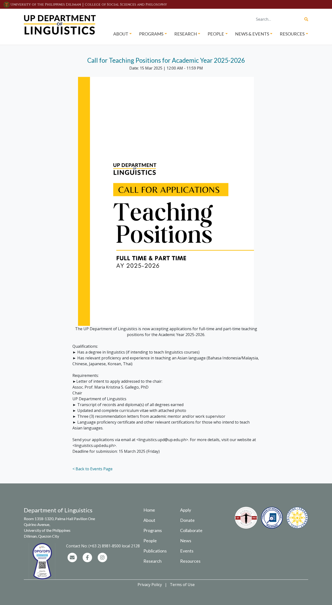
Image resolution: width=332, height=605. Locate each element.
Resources (190, 561)
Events (186, 550)
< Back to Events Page (92, 469)
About (149, 520)
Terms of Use (182, 584)
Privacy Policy (150, 584)
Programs (152, 530)
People (150, 540)
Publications (155, 550)
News (185, 540)
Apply (185, 510)
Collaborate (191, 530)
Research (152, 561)
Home (149, 510)
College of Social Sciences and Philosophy (126, 4)
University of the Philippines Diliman (45, 4)
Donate (187, 520)
